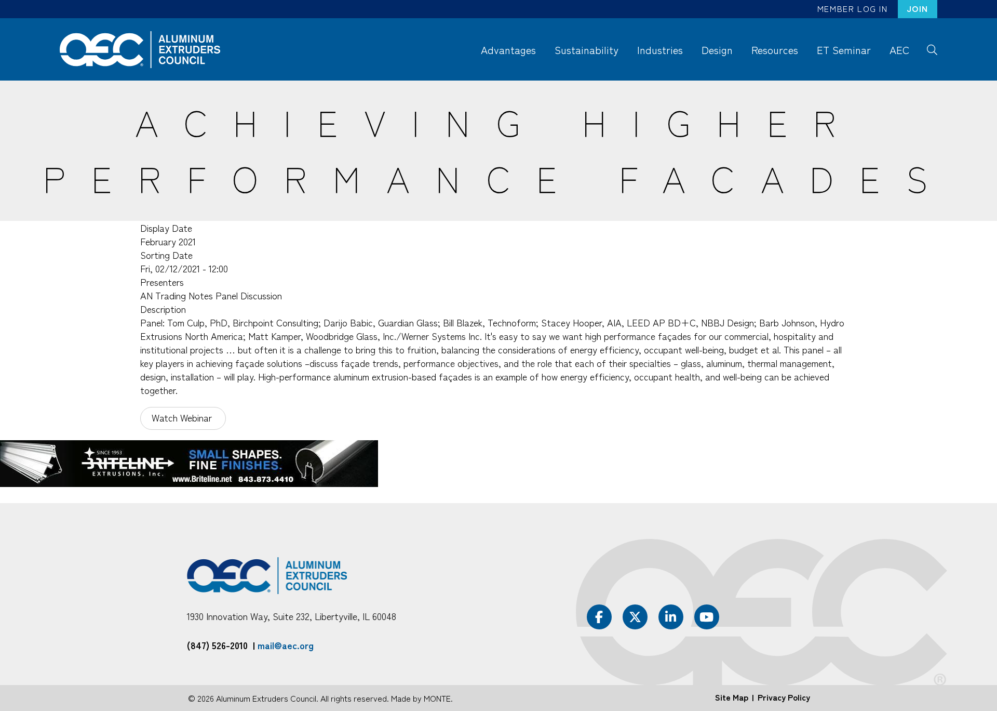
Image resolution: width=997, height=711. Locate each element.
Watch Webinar (183, 417)
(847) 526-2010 (217, 645)
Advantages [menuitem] (508, 49)
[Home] (145, 49)
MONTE (437, 698)
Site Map (731, 697)
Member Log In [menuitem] (852, 8)
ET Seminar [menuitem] (844, 49)
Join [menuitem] (917, 8)
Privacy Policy (784, 697)
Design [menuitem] (717, 49)
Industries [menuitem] (660, 49)
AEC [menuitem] (899, 49)
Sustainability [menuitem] (586, 49)
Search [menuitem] (931, 49)
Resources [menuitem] (774, 49)
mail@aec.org (286, 645)
